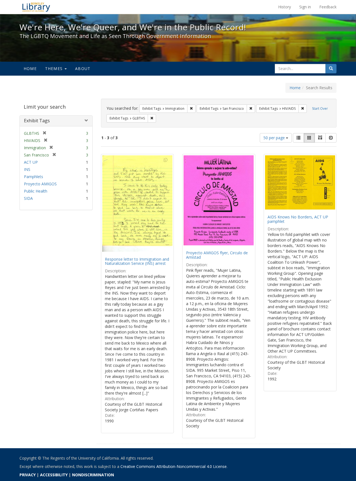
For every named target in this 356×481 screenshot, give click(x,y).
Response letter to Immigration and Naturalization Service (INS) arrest (137, 261)
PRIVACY (27, 474)
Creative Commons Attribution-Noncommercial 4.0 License (173, 466)
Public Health (35, 191)
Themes (54, 68)
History (284, 6)
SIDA (28, 198)
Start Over (320, 108)
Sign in (305, 6)
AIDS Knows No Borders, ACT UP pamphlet (298, 219)
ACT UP (31, 162)
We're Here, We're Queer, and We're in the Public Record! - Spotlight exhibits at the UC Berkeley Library (36, 7)
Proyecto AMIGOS (40, 183)
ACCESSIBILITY (54, 474)
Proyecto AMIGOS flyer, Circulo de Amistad (217, 255)
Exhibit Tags (37, 121)
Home (30, 68)
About (82, 68)
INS (27, 169)
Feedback (328, 6)
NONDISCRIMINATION (93, 474)
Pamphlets (33, 176)
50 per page (274, 137)
